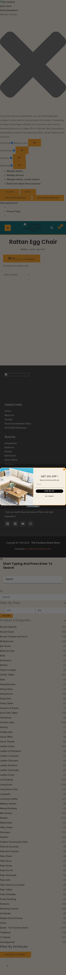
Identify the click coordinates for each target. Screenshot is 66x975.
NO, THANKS (49, 496)
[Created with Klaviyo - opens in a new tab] (33, 506)
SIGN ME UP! (49, 491)
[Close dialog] (64, 469)
